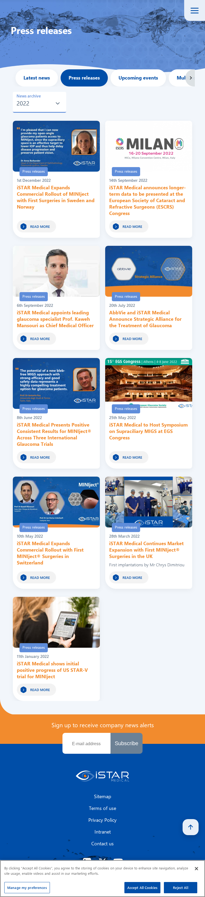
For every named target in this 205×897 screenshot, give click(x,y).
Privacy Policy (102, 820)
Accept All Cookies (142, 887)
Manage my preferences (27, 887)
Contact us (102, 843)
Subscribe (126, 743)
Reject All (180, 887)
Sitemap (102, 796)
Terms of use (102, 808)
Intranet (102, 831)
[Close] (196, 869)
